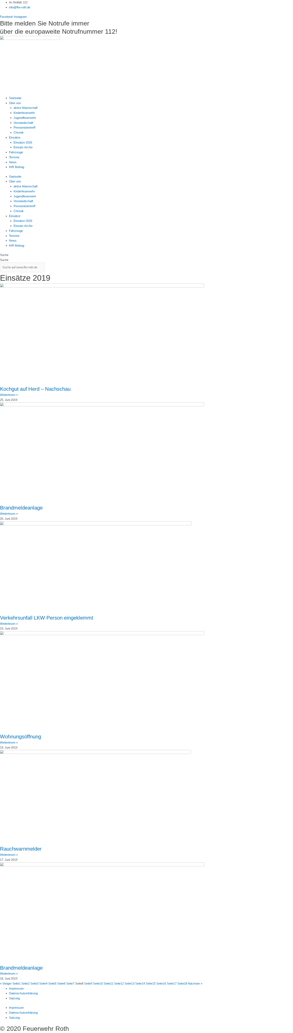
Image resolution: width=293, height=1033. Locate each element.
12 (119, 983)
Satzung (14, 998)
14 (140, 983)
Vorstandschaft (23, 122)
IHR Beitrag (16, 167)
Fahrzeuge (16, 152)
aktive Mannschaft (25, 107)
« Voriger (6, 983)
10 (98, 983)
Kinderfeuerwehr (24, 112)
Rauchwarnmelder (21, 849)
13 (129, 983)
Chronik (19, 132)
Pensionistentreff (24, 127)
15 (150, 983)
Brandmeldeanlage (21, 508)
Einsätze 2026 (23, 142)
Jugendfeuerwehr (25, 117)
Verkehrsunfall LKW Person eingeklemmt (46, 618)
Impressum (16, 988)
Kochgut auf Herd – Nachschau (35, 389)
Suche (4, 255)
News (13, 162)
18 (182, 983)
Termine (14, 157)
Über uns (15, 103)
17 (172, 983)
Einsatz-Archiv (23, 147)
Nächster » (195, 983)
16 (161, 983)
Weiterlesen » (9, 394)
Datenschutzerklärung (23, 993)
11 (108, 983)
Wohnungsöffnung (20, 737)
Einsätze (14, 137)
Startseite (15, 98)
